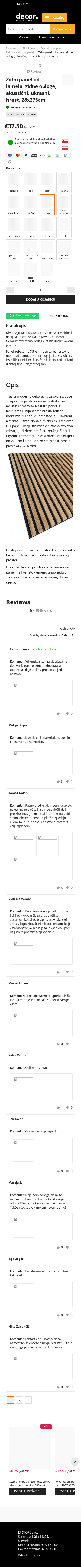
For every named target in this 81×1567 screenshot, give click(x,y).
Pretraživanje (62, 29)
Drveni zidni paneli (52, 48)
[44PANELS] (68, 78)
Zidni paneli (30, 48)
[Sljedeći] (28, 1400)
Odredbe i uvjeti (29, 1555)
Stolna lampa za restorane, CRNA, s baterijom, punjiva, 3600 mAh (29, 1483)
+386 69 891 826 (58, 316)
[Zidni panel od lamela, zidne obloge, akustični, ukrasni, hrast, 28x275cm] (40, 66)
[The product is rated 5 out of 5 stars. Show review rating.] (16, 1477)
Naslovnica (12, 48)
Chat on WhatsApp (26, 315)
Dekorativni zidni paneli (20, 52)
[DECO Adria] (26, 17)
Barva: (11, 168)
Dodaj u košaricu (40, 299)
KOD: (26, 107)
